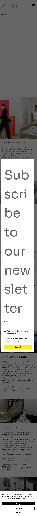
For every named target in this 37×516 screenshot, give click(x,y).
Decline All (18, 508)
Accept (18, 504)
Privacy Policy (20, 499)
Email (6, 321)
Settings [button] (18, 512)
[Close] (34, 494)
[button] (31, 162)
